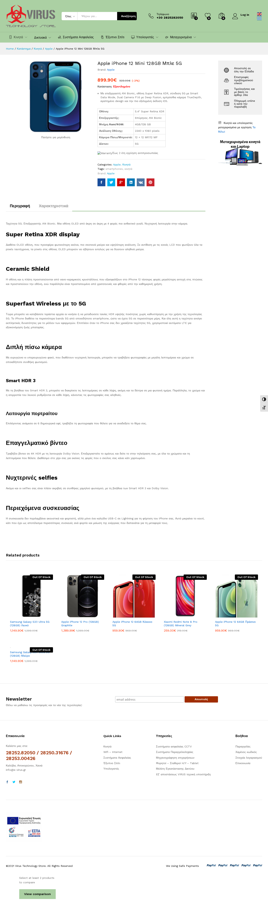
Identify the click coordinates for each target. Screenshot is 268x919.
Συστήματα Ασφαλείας (78, 37)
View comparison (37, 894)
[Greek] (259, 18)
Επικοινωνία (242, 763)
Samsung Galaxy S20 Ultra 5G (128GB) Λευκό (29, 623)
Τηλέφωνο (163, 14)
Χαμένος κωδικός (246, 752)
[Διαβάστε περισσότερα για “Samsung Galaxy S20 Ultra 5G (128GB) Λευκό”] (18, 615)
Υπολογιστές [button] (145, 37)
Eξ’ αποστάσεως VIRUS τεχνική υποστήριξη (183, 774)
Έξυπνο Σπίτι (115, 37)
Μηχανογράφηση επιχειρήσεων (175, 757)
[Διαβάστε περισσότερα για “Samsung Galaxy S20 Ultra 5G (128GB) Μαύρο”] (18, 645)
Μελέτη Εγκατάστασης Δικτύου (175, 768)
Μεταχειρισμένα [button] (181, 37)
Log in (245, 14)
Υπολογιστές (111, 768)
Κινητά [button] (18, 37)
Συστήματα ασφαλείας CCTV (174, 746)
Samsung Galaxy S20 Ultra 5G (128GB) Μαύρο (29, 654)
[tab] (20, 207)
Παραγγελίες (243, 746)
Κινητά (126, 164)
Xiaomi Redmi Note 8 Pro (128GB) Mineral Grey (180, 623)
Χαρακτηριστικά (53, 206)
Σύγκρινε (45, 615)
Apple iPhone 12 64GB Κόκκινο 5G (132, 623)
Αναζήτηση (128, 16)
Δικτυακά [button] (40, 37)
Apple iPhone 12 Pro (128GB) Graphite (80, 623)
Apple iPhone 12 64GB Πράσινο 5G (235, 623)
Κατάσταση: (105, 86)
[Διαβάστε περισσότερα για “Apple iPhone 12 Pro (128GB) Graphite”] (69, 615)
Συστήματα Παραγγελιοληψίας (174, 752)
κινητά (128, 168)
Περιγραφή (20, 206)
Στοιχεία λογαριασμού (248, 757)
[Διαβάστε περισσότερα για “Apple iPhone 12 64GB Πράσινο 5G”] (223, 615)
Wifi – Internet (112, 752)
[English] (259, 13)
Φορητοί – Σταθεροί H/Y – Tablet (177, 763)
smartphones (114, 168)
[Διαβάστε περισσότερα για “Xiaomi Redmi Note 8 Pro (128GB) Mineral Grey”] (171, 615)
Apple (111, 69)
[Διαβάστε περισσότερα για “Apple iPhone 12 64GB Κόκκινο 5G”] (120, 615)
